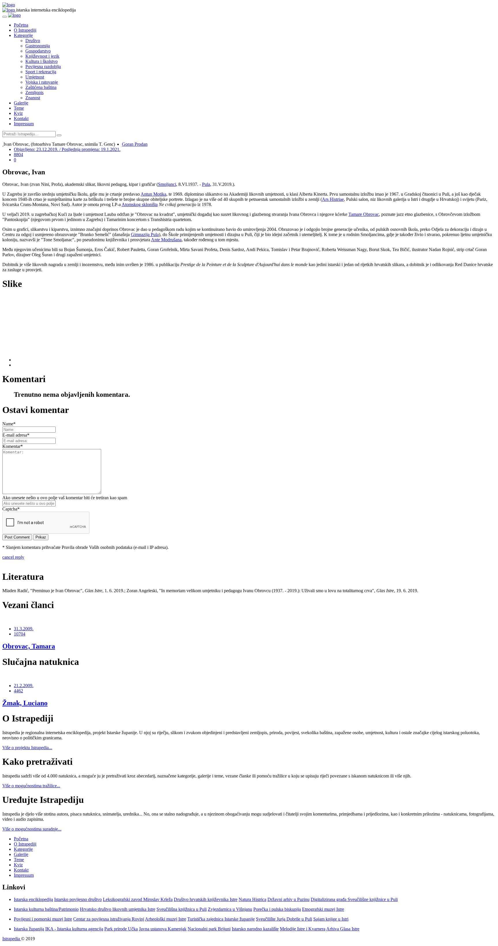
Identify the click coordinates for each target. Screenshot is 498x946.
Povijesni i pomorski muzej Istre (43, 919)
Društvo (32, 40)
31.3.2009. (23, 628)
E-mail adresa (15, 435)
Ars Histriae (333, 199)
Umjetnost (34, 76)
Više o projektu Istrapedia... (27, 747)
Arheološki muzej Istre (165, 919)
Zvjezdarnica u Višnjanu (230, 909)
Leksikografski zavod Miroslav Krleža (138, 899)
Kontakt (21, 118)
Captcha (11, 508)
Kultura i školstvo (41, 61)
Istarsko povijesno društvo (78, 899)
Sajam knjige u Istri (330, 919)
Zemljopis (34, 92)
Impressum (24, 123)
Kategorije (23, 35)
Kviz (18, 113)
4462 (18, 690)
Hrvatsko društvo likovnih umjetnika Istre (117, 909)
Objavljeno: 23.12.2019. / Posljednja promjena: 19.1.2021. (67, 149)
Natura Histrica (252, 899)
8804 (18, 154)
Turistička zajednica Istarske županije (221, 919)
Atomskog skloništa (140, 204)
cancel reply (13, 557)
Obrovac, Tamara (28, 646)
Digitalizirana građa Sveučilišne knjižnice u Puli (354, 899)
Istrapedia (11, 938)
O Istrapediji (25, 30)
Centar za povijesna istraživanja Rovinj (108, 919)
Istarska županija (29, 928)
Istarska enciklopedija (33, 899)
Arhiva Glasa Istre (342, 928)
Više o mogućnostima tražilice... (31, 785)
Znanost (32, 97)
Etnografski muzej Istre (323, 909)
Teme (19, 108)
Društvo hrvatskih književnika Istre (205, 899)
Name (9, 423)
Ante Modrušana (166, 239)
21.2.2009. (23, 685)
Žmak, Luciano (25, 703)
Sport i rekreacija (40, 71)
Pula (206, 184)
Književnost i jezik (42, 56)
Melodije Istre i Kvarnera (302, 928)
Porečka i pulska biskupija (277, 909)
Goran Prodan (135, 144)
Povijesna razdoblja (43, 66)
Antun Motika (153, 194)
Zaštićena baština (40, 87)
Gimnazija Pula (145, 234)
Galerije (21, 102)
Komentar (12, 446)
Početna (21, 25)
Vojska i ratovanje (41, 82)
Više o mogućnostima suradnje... (31, 829)
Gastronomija (37, 45)
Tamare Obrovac (363, 214)
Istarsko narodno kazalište (255, 928)
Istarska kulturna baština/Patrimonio (46, 909)
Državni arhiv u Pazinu (288, 899)
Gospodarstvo (38, 50)
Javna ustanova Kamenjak (162, 928)
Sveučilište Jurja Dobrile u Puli (284, 919)
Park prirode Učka (121, 928)
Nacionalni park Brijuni (209, 928)
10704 (19, 633)
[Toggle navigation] (4, 17)
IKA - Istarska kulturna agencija (74, 928)
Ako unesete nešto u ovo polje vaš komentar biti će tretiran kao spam (64, 497)
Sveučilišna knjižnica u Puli (181, 909)
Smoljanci (167, 184)
